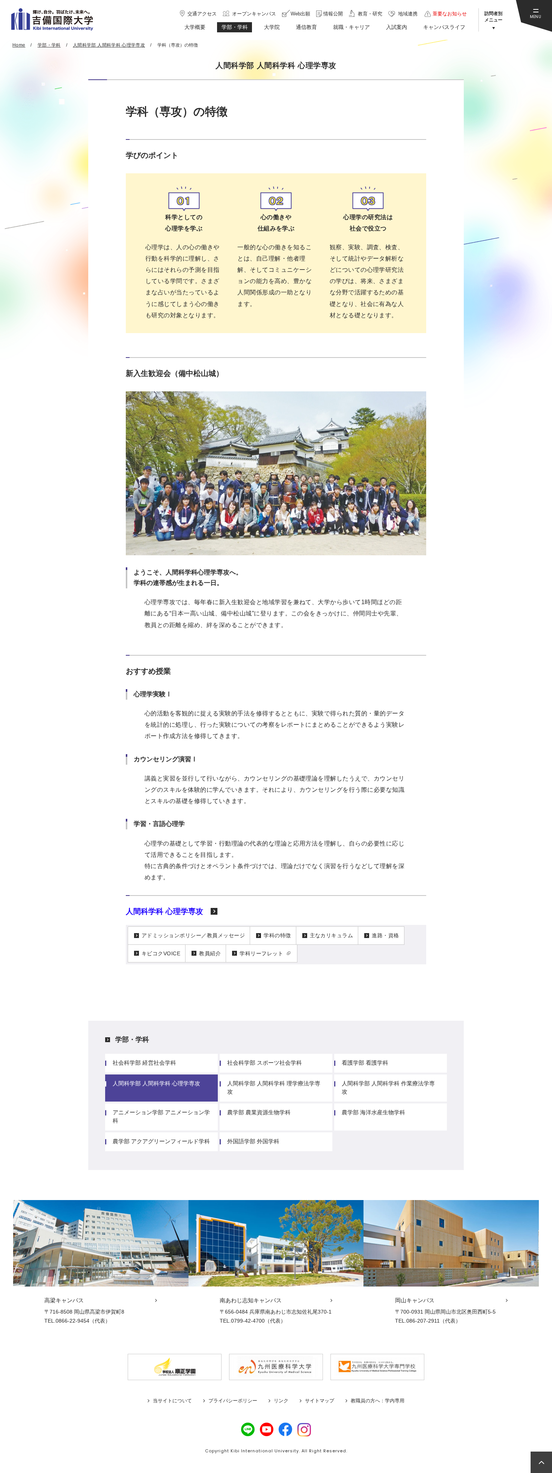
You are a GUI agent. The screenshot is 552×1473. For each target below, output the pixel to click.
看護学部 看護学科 (365, 1062)
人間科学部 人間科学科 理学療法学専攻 (273, 1087)
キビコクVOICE (161, 953)
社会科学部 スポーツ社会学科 (264, 1062)
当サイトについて (172, 1400)
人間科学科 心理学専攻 (164, 911)
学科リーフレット (261, 953)
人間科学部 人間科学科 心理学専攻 (156, 1083)
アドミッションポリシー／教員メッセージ (193, 935)
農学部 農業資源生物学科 (259, 1112)
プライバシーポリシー (232, 1400)
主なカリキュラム (331, 935)
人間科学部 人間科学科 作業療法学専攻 (388, 1087)
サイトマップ (319, 1400)
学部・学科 (132, 1039)
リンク (281, 1400)
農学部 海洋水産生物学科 (373, 1112)
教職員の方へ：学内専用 (377, 1400)
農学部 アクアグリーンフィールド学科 (161, 1141)
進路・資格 (385, 935)
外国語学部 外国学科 (253, 1141)
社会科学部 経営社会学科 (144, 1062)
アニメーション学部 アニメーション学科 (161, 1116)
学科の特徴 (277, 935)
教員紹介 (210, 953)
